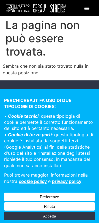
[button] (87, 8)
